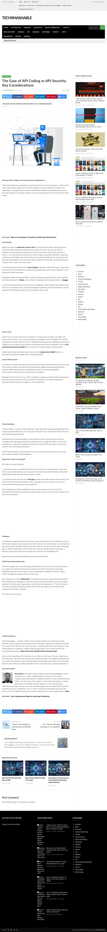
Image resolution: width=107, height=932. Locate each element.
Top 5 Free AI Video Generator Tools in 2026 (89, 432)
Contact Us (35, 2)
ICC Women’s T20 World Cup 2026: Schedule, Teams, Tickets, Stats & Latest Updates (89, 382)
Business (27, 27)
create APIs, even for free (26, 247)
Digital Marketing (52, 27)
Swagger (65, 280)
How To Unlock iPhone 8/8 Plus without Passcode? (89, 223)
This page (31, 479)
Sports (55, 32)
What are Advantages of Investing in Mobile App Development (33, 237)
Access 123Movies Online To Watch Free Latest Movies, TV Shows (90, 174)
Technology (16, 27)
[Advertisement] (53, 60)
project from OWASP (47, 352)
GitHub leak (25, 579)
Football (81, 292)
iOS (28, 32)
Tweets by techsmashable (11, 824)
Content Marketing (84, 279)
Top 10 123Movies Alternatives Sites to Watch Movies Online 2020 (89, 198)
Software (46, 32)
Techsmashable (100, 930)
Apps (64, 32)
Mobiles (21, 32)
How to (66, 27)
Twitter (21, 280)
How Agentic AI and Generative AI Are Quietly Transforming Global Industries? (58, 780)
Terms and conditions (26, 9)
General (27, 36)
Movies (18, 36)
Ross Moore (19, 674)
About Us (27, 2)
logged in (16, 802)
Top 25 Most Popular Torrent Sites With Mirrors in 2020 (89, 150)
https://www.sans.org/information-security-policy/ (38, 651)
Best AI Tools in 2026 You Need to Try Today (89, 456)
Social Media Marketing (86, 309)
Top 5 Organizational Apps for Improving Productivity (30, 696)
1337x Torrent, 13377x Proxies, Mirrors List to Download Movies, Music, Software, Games (90, 100)
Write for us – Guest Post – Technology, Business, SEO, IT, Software (40, 5)
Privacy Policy (66, 5)
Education (38, 27)
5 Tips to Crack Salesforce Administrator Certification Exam (21, 726)
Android (35, 32)
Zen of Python (33, 267)
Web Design (8, 36)
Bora (67, 691)
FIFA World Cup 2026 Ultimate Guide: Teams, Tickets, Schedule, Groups (88, 407)
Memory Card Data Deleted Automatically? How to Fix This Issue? (88, 126)
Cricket (80, 282)
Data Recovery (9, 32)
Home (20, 2)
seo (79, 307)
